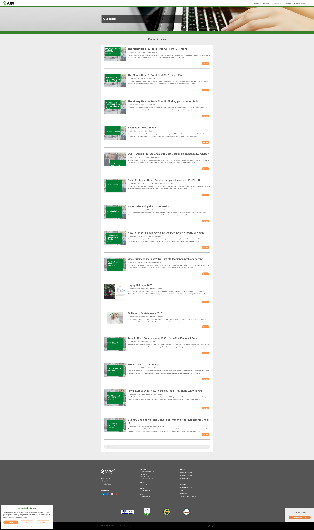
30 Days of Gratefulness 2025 (145, 313)
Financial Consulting (186, 475)
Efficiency (154, 236)
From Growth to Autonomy (143, 364)
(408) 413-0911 (145, 491)
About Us (288, 3)
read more (205, 63)
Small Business (154, 157)
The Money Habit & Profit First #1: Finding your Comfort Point (163, 101)
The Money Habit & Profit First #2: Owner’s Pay (155, 75)
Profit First (154, 52)
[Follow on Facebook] (107, 494)
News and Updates (158, 288)
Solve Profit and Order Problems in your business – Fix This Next (166, 180)
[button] (50, 508)
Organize (160, 236)
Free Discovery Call (299, 3)
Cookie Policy (20, 526)
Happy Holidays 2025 (140, 285)
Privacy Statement (31, 526)
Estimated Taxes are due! (142, 127)
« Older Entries (110, 446)
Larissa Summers (135, 52)
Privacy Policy (209, 526)
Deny (27, 522)
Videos (182, 490)
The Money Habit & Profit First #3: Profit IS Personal (158, 48)
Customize (43, 522)
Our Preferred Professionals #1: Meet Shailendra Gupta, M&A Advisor (168, 154)
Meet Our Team (106, 484)
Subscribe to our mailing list (188, 496)
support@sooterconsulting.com (150, 485)
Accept (11, 522)
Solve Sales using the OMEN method (149, 206)
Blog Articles (184, 493)
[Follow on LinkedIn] (103, 494)
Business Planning (157, 183)
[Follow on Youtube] (116, 494)
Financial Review (185, 478)
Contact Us (105, 481)
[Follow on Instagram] (112, 494)
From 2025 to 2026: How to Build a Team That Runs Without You (165, 390)
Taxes (151, 131)
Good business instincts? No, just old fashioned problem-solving (165, 259)
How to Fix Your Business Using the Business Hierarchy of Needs (166, 232)
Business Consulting (186, 472)
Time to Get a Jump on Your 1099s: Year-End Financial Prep (162, 338)
